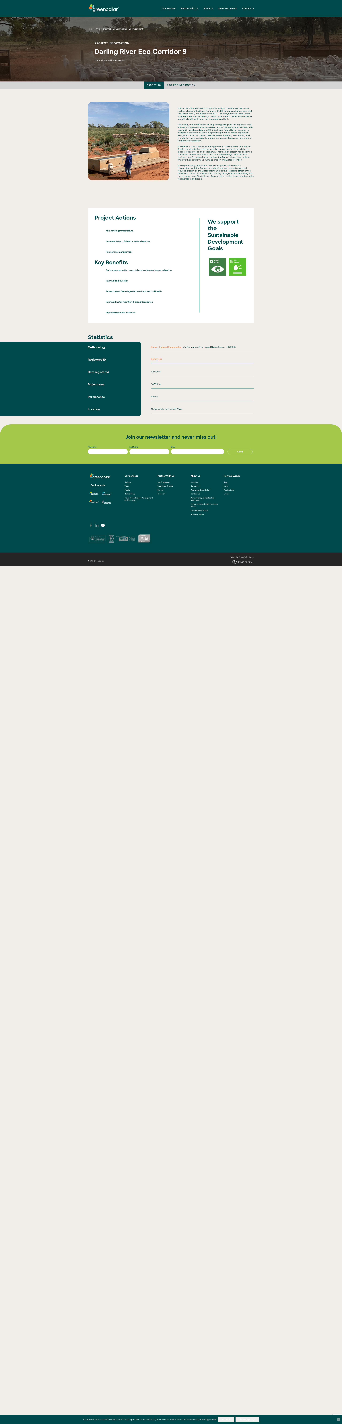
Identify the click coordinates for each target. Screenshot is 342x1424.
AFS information (197, 514)
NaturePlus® (130, 494)
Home (91, 29)
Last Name (133, 447)
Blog (225, 482)
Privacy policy (247, 1419)
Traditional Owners (165, 486)
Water (127, 486)
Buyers (160, 490)
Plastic (127, 490)
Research (161, 494)
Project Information (105, 29)
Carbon (128, 482)
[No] (338, 1419)
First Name (92, 447)
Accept (226, 1419)
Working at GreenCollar (200, 490)
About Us (194, 482)
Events (226, 494)
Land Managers (164, 482)
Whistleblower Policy (199, 510)
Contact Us (195, 494)
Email (173, 447)
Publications (229, 490)
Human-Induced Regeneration (166, 347)
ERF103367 (156, 359)
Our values (195, 486)
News (226, 486)
